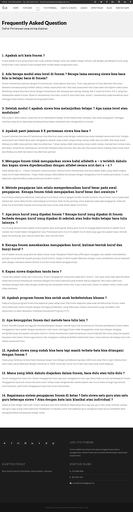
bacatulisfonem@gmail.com (83, 483)
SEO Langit (83, 507)
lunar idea (59, 507)
